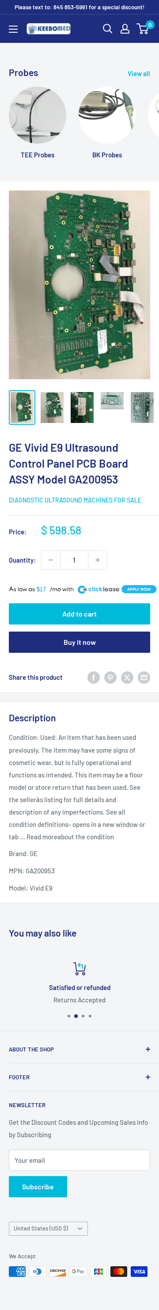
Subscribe (38, 1186)
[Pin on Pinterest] (110, 677)
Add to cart (79, 613)
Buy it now (80, 642)
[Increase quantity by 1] (97, 560)
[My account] (125, 29)
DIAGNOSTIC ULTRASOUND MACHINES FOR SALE (75, 500)
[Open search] (108, 29)
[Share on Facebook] (93, 677)
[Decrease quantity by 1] (51, 560)
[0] (142, 28)
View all (139, 73)
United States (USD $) (41, 1228)
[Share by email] (144, 677)
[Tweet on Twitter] (127, 677)
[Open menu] (13, 29)
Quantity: (22, 560)
